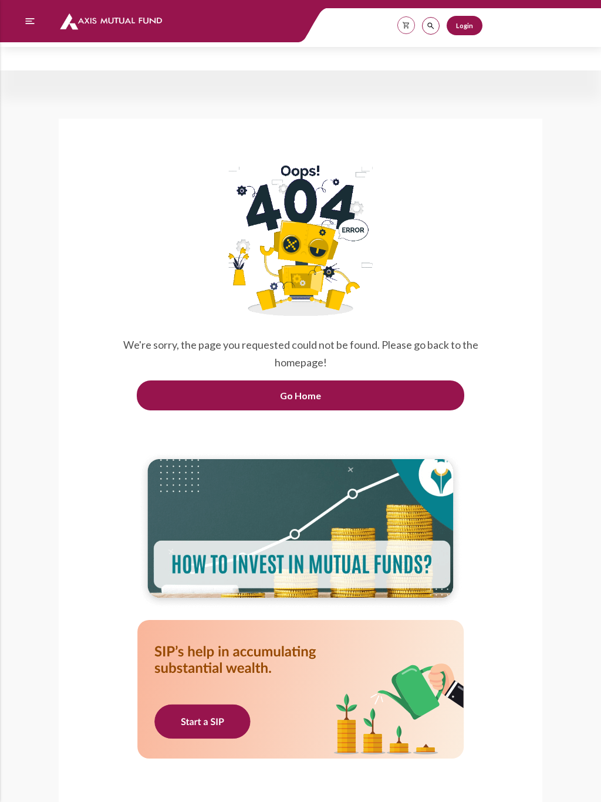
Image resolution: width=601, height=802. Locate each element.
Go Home (300, 395)
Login (464, 25)
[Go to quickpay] (300, 690)
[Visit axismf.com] (300, 531)
